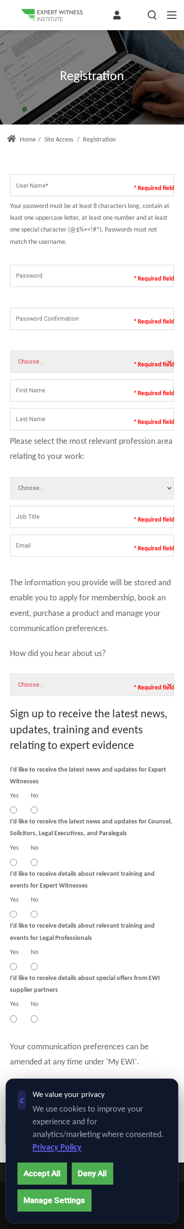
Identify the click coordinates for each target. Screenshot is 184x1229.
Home (27, 139)
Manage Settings (54, 1200)
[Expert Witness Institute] (52, 15)
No (34, 795)
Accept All (42, 1173)
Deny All (92, 1173)
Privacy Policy (57, 1147)
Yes (14, 795)
